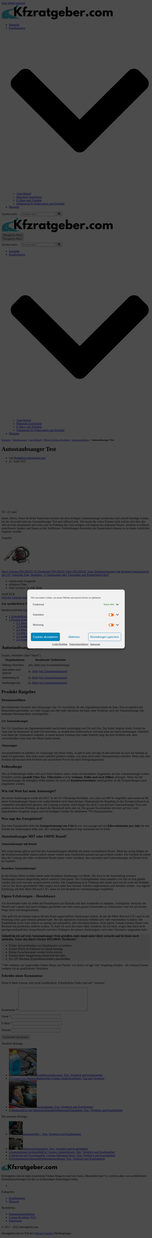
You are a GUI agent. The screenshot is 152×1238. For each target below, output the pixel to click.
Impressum (95, 644)
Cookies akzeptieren (45, 636)
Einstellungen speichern (104, 636)
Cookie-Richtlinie (59, 644)
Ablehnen (74, 636)
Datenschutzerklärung (78, 644)
